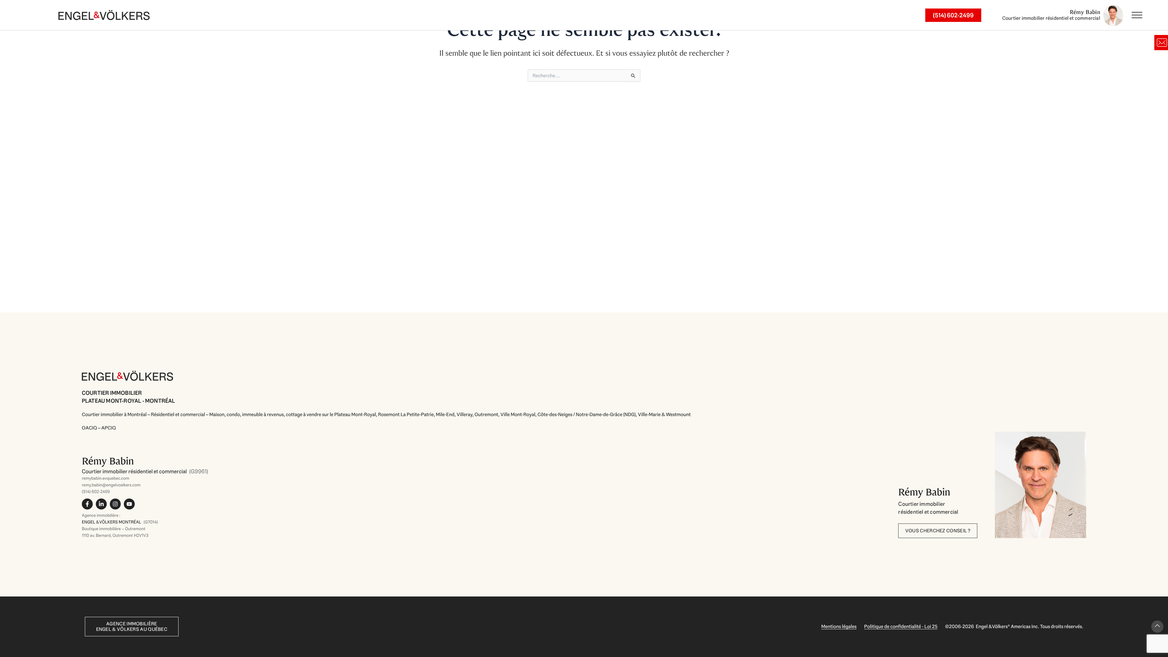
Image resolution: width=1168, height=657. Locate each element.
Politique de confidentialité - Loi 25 (900, 626)
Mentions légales (839, 626)
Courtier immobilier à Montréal (114, 414)
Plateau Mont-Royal (355, 414)
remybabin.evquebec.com (105, 478)
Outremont (486, 414)
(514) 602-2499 (96, 491)
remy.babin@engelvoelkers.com (111, 485)
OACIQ (89, 428)
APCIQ (108, 428)
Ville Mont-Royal (517, 414)
